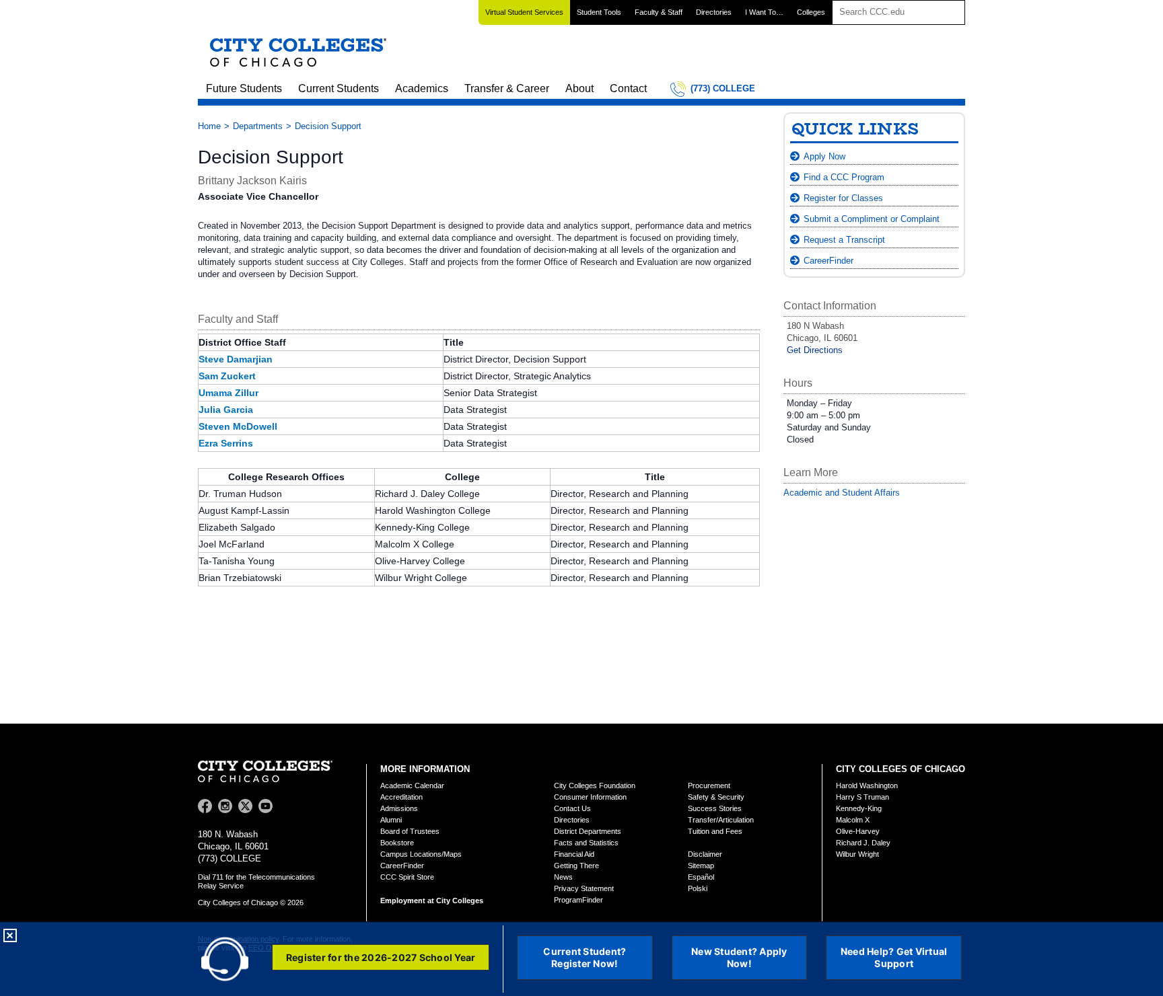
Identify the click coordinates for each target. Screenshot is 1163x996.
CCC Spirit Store (407, 877)
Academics (421, 88)
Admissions (399, 808)
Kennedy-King (859, 808)
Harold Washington (867, 785)
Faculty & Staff (658, 12)
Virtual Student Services (524, 12)
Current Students (338, 88)
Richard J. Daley (863, 843)
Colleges (811, 12)
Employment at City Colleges (431, 900)
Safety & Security (716, 797)
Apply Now (824, 156)
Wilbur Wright (857, 854)
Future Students (244, 88)
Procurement (709, 785)
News (563, 877)
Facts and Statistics (586, 843)
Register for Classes (843, 198)
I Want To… (764, 12)
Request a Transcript (844, 240)
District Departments (587, 831)
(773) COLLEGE (723, 88)
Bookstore (397, 843)
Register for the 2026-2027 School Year (381, 957)
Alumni (391, 820)
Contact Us (572, 808)
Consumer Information (590, 797)
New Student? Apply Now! (739, 957)
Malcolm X (853, 820)
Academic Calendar (412, 785)
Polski (697, 888)
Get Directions (815, 350)
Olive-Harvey (858, 831)
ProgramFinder (578, 900)
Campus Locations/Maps (421, 854)
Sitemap (701, 865)
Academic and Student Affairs (841, 493)
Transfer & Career (506, 88)
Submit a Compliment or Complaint (872, 219)
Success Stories (715, 808)
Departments (258, 126)
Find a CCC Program (844, 177)
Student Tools (599, 12)
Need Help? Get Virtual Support (894, 957)
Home (209, 126)
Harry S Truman (862, 797)
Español (701, 877)
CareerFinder (828, 261)
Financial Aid (574, 854)
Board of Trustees (409, 831)
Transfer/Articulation (721, 820)
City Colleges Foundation (594, 785)
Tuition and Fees (715, 831)
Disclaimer (705, 854)
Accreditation (401, 797)
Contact (628, 88)
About (579, 88)
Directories (714, 12)
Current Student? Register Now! (584, 957)
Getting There (576, 865)
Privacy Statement (584, 888)
